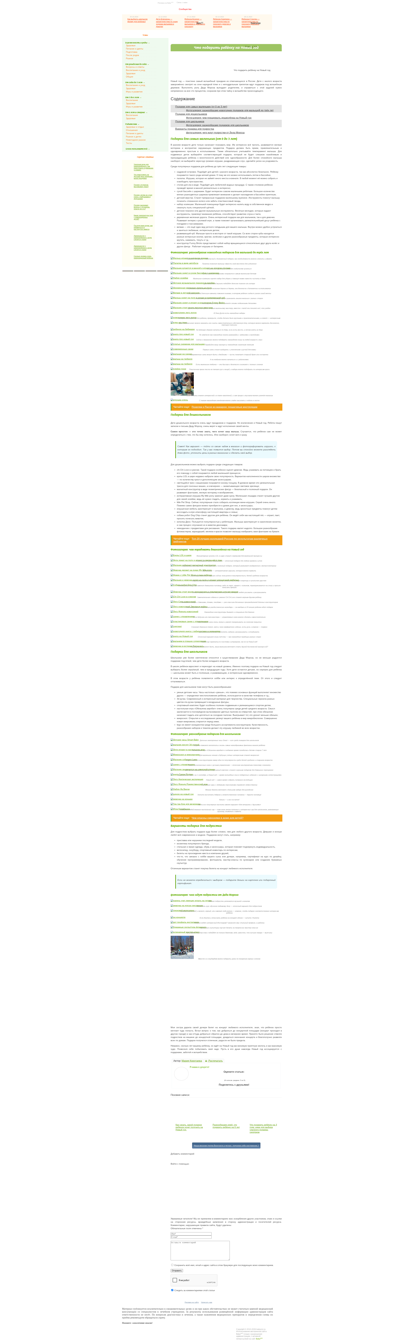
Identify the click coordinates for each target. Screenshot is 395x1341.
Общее (129, 76)
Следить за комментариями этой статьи (194, 1290)
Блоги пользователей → (138, 149)
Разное (129, 58)
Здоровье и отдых (135, 127)
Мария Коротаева (192, 1061)
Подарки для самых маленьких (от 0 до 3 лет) (201, 106)
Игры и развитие (134, 91)
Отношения (132, 130)
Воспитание (132, 100)
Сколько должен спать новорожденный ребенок (143, 257)
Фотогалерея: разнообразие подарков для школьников (217, 125)
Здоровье (130, 45)
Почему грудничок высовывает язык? (141, 186)
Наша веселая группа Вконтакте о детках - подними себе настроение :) (226, 1145)
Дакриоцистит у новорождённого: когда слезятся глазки (143, 237)
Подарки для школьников (189, 121)
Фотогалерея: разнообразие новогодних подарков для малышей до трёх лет (230, 110)
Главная (167, 9)
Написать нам (206, 1302)
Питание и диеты (134, 48)
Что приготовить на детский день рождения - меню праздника (143, 176)
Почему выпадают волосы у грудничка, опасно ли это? (142, 207)
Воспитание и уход (135, 70)
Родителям (255, 23)
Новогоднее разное (136, 140)
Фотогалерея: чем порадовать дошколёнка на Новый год (218, 117)
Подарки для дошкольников (191, 114)
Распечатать (215, 1061)
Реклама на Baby (165, 3)
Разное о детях (133, 136)
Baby (200, 23)
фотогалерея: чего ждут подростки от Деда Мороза (215, 132)
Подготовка (131, 52)
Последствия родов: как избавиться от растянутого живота (143, 227)
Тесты (129, 143)
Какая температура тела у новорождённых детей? (143, 217)
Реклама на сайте (192, 1302)
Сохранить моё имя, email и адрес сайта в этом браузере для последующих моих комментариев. (224, 1265)
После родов (132, 55)
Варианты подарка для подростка (194, 129)
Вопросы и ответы (135, 67)
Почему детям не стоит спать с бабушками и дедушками (143, 197)
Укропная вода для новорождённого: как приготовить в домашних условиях (143, 167)
